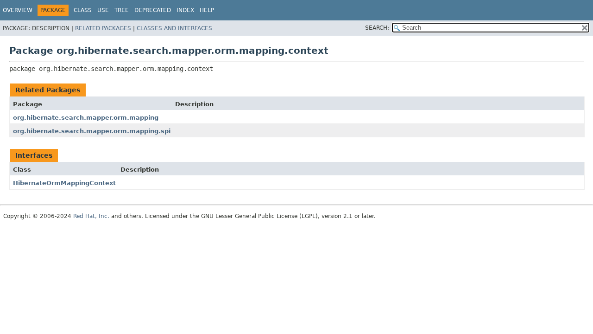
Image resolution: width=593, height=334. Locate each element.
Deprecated (152, 10)
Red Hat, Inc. (91, 216)
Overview (17, 10)
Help (207, 10)
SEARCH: (377, 28)
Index (185, 10)
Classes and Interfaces (174, 28)
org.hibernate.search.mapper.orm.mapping (85, 117)
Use (103, 10)
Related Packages (103, 28)
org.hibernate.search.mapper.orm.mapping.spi (91, 131)
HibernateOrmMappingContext (64, 183)
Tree (121, 10)
